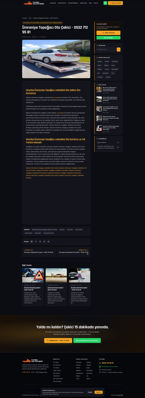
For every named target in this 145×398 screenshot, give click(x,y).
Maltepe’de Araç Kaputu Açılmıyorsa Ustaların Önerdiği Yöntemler (110, 118)
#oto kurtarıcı (79, 229)
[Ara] (118, 50)
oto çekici (60, 113)
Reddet (90, 392)
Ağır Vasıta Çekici (58, 378)
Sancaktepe (115, 69)
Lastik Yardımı (57, 370)
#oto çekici (70, 229)
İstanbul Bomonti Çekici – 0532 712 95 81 (56, 289)
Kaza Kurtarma (57, 381)
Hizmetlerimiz (62, 3)
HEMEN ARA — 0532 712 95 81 (59, 340)
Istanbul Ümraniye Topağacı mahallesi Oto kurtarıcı (42, 168)
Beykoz (107, 61)
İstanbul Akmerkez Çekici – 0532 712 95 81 (79, 289)
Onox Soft (120, 395)
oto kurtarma (57, 97)
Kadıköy (106, 65)
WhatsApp (109, 38)
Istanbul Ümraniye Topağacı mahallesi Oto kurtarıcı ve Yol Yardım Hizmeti (55, 141)
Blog (90, 3)
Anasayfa (53, 3)
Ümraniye (100, 77)
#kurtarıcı (62, 229)
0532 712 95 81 (110, 33)
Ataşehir (100, 61)
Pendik (107, 69)
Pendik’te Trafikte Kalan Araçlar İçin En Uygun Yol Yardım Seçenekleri (111, 128)
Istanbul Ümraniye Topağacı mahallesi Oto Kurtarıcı (64, 173)
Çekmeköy (115, 61)
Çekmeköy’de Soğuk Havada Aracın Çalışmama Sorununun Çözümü (110, 108)
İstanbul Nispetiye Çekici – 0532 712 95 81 (32, 289)
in (44, 241)
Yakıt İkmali (56, 376)
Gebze (99, 65)
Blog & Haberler (108, 142)
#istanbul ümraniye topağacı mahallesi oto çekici (44, 229)
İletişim (96, 3)
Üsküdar (108, 77)
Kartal (113, 65)
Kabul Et (98, 392)
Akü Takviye (56, 373)
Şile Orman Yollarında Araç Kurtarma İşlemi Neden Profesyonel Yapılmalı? (109, 89)
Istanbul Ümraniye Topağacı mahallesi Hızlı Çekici (42, 175)
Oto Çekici (56, 362)
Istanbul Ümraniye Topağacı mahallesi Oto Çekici (52, 170)
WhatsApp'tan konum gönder (88, 340)
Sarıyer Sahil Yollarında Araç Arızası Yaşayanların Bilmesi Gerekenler (110, 99)
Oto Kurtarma (57, 365)
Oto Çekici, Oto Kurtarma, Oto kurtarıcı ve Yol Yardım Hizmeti (42, 22)
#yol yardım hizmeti (49, 233)
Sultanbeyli (105, 73)
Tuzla (112, 73)
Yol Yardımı (56, 367)
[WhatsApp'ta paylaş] (31, 241)
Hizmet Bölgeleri (73, 3)
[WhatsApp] (105, 3)
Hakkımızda (83, 3)
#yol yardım (38, 233)
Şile (98, 73)
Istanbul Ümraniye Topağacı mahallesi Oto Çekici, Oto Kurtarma (53, 91)
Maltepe (100, 69)
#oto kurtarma (28, 233)
